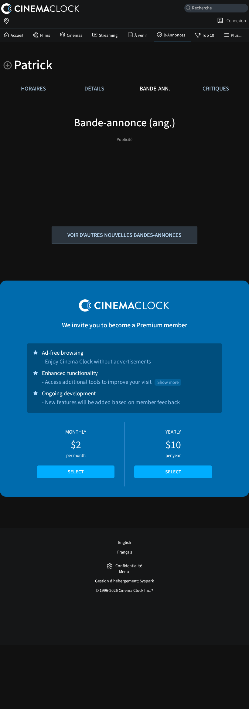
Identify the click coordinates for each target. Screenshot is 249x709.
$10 (173, 451)
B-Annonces (174, 35)
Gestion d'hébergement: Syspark (124, 581)
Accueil (17, 35)
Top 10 (208, 35)
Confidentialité (128, 566)
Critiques (216, 89)
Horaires (33, 89)
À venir (141, 35)
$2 (75, 451)
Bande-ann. (155, 89)
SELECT (76, 472)
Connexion (235, 20)
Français (124, 552)
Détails (94, 89)
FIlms (45, 35)
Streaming (108, 35)
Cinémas (74, 35)
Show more (168, 382)
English (124, 542)
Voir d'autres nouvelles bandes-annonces (124, 235)
